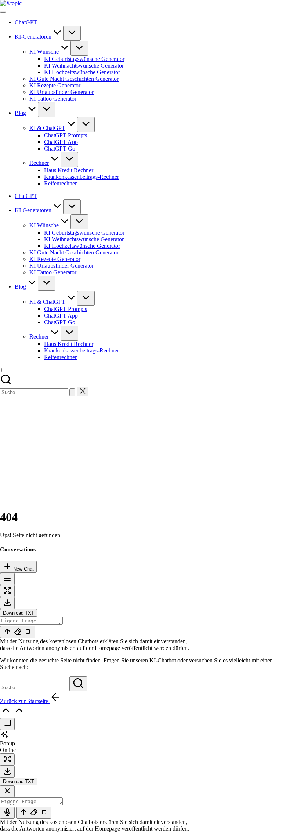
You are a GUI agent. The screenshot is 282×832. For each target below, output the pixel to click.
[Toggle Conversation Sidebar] (7, 579)
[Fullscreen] (7, 591)
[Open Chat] (7, 724)
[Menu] (3, 12)
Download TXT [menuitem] (18, 613)
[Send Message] (17, 632)
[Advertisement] (141, 451)
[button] (72, 392)
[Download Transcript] (7, 603)
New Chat (23, 569)
